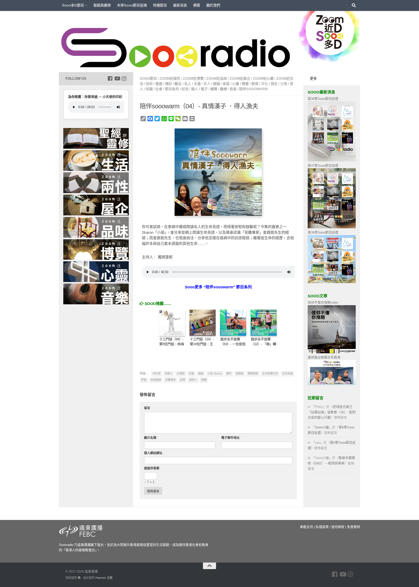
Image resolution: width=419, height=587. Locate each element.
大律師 (181, 373)
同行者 (157, 373)
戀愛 (245, 84)
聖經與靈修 (102, 5)
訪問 (182, 379)
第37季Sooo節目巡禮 (323, 165)
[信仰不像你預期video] (332, 352)
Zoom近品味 (216, 78)
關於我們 (213, 5)
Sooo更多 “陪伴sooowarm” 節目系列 (218, 287)
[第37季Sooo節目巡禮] (332, 227)
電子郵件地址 (231, 437)
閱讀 (203, 379)
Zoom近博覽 (193, 78)
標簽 (196, 5)
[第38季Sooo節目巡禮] (332, 160)
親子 (204, 89)
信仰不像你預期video (323, 302)
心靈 (235, 84)
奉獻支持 (306, 527)
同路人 (169, 373)
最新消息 (180, 5)
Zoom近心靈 (263, 78)
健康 (158, 84)
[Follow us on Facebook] (110, 78)
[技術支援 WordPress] (79, 577)
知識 (149, 89)
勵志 (178, 84)
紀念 (185, 89)
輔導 (213, 89)
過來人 (193, 379)
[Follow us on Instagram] (124, 78)
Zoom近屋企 (240, 78)
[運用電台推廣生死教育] (332, 384)
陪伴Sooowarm (253, 89)
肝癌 (143, 379)
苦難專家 (170, 379)
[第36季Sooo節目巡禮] (332, 282)
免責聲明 (353, 527)
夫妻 (197, 84)
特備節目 (160, 5)
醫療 (223, 89)
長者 (233, 89)
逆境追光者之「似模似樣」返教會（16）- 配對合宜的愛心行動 (332, 412)
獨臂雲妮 (253, 373)
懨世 (229, 373)
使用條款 (337, 527)
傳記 (168, 84)
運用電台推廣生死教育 (324, 357)
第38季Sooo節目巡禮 (323, 98)
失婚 (191, 373)
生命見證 (287, 373)
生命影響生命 (270, 373)
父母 (283, 84)
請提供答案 (151, 468)
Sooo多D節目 (73, 5)
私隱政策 (322, 527)
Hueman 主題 (103, 577)
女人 (206, 84)
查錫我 (240, 373)
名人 (187, 84)
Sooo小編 (322, 427)
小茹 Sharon (215, 373)
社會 (158, 89)
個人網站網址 (153, 453)
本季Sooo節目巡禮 (132, 5)
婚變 (200, 373)
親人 (194, 89)
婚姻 (216, 84)
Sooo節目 (148, 78)
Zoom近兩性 (170, 78)
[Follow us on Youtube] (117, 78)
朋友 (274, 84)
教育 (254, 84)
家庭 (226, 84)
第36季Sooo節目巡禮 (323, 232)
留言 (147, 408)
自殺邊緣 (156, 379)
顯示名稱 (151, 437)
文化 (264, 84)
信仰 (149, 84)
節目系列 (172, 89)
